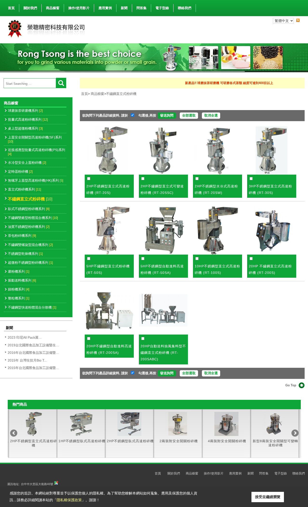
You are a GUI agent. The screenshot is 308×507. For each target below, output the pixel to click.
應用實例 (105, 8)
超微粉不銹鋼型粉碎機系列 (30, 262)
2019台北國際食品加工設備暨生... (33, 345)
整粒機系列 (18, 298)
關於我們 (30, 8)
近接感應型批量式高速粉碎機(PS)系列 (36, 152)
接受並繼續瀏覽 (267, 497)
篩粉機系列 (18, 289)
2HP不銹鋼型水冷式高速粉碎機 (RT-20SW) (216, 189)
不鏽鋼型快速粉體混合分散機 (32, 307)
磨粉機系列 (18, 271)
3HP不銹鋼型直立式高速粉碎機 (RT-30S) (270, 189)
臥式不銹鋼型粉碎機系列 (29, 209)
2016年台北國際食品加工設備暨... (33, 353)
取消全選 (211, 115)
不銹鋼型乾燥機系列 (25, 254)
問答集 (141, 8)
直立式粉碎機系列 (24, 189)
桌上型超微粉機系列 (25, 128)
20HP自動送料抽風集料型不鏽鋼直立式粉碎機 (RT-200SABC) (163, 352)
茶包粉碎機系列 (22, 235)
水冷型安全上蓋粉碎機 (27, 163)
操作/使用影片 (79, 8)
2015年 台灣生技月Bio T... (27, 360)
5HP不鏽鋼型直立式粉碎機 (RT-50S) (108, 269)
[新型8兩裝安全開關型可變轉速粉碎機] (226, 423)
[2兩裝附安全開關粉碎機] (129, 423)
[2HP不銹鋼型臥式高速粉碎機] (81, 423)
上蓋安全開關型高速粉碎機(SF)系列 (35, 139)
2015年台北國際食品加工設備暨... (33, 368)
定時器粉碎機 (20, 171)
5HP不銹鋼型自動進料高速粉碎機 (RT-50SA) (162, 269)
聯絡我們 (184, 8)
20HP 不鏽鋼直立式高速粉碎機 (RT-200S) (270, 269)
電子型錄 (162, 8)
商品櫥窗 (52, 8)
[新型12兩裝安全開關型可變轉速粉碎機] (274, 423)
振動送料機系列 (22, 280)
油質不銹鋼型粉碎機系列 (29, 227)
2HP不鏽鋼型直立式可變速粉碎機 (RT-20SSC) (162, 189)
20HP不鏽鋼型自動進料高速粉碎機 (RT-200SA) (109, 349)
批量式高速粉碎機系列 (28, 119)
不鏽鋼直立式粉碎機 (30, 199)
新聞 (124, 8)
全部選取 (189, 115)
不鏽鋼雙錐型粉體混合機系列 (33, 218)
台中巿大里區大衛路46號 (37, 484)
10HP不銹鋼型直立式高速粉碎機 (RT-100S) (217, 269)
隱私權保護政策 (69, 500)
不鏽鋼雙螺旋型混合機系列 (30, 245)
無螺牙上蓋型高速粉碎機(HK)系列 (35, 180)
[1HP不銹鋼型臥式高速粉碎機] (32, 423)
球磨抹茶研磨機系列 (25, 110)
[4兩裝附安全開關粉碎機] (177, 423)
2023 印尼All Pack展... (24, 337)
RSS (298, 20)
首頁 (11, 8)
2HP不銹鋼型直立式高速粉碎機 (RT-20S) (108, 189)
